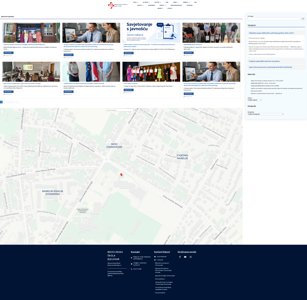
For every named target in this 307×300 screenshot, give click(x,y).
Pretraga (250, 16)
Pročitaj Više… (8, 52)
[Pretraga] (303, 18)
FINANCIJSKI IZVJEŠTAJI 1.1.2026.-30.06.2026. (263, 83)
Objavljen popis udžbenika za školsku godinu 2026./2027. (271, 33)
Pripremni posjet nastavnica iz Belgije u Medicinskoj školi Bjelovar (24, 44)
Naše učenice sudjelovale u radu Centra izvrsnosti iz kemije (22, 83)
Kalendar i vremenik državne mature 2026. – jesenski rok (266, 93)
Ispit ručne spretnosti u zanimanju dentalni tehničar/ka (270, 67)
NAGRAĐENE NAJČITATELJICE (193, 44)
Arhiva (250, 98)
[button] (121, 174)
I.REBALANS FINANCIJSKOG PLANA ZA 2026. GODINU (265, 86)
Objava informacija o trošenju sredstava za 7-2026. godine (267, 80)
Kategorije (251, 112)
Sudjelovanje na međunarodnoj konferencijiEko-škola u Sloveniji (84, 83)
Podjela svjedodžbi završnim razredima (264, 61)
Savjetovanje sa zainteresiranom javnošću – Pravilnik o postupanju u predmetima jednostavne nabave (149, 45)
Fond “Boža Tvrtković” (131, 83)
